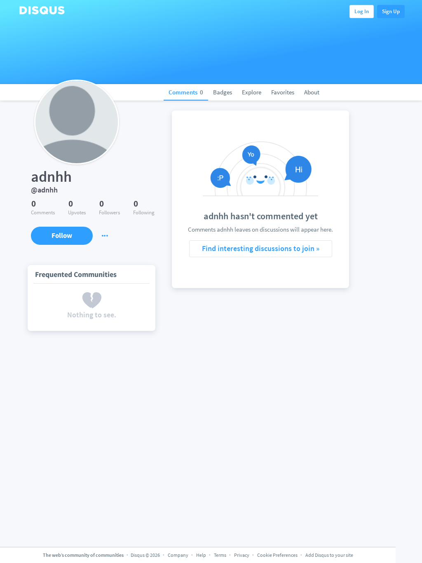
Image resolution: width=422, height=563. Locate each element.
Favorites (282, 92)
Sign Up (391, 11)
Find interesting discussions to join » (260, 248)
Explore (251, 92)
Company (178, 555)
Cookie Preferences (277, 555)
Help (201, 555)
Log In (361, 11)
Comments (186, 92)
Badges (222, 92)
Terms (220, 555)
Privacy (241, 555)
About (311, 92)
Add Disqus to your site (329, 555)
